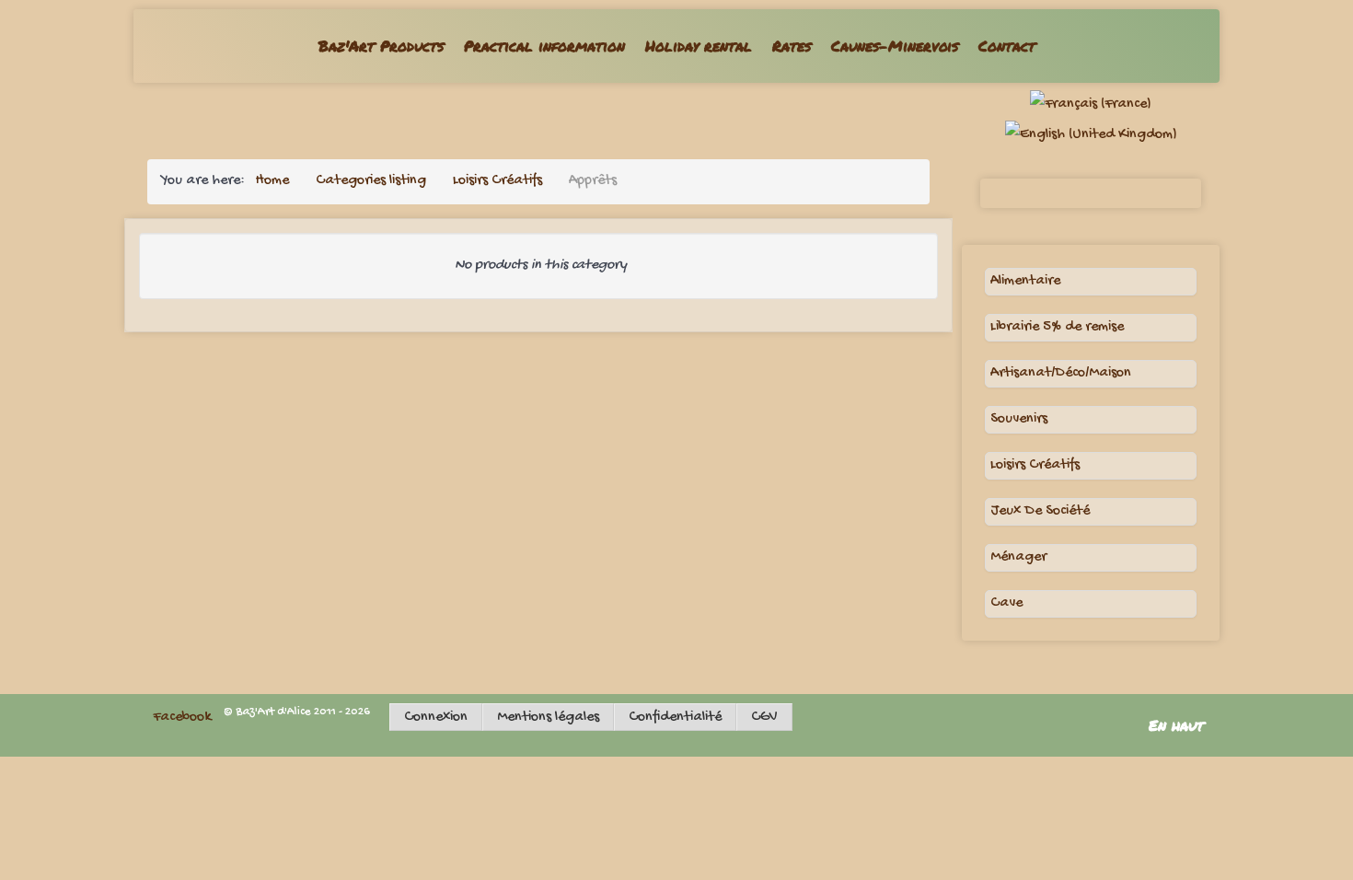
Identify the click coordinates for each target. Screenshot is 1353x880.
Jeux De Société (1040, 511)
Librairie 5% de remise (1057, 327)
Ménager (1018, 557)
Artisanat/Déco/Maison (1060, 373)
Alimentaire (1025, 281)
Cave (1006, 603)
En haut (1179, 724)
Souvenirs (1018, 419)
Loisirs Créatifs (1035, 465)
